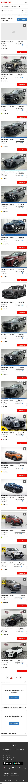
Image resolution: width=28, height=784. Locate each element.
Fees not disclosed (19, 43)
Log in (25, 768)
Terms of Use (6, 773)
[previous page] (7, 677)
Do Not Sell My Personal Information (11, 776)
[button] (22, 11)
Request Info (22, 52)
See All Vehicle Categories (9, 759)
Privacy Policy (14, 773)
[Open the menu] (26, 2)
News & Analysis (7, 749)
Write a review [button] (14, 698)
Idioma (7, 768)
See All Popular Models (9, 757)
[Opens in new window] (7, 763)
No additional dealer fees (20, 532)
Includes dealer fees (19, 76)
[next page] (20, 677)
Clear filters (25, 15)
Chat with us (6, 752)
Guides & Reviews (19, 749)
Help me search (21, 19)
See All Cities (6, 755)
